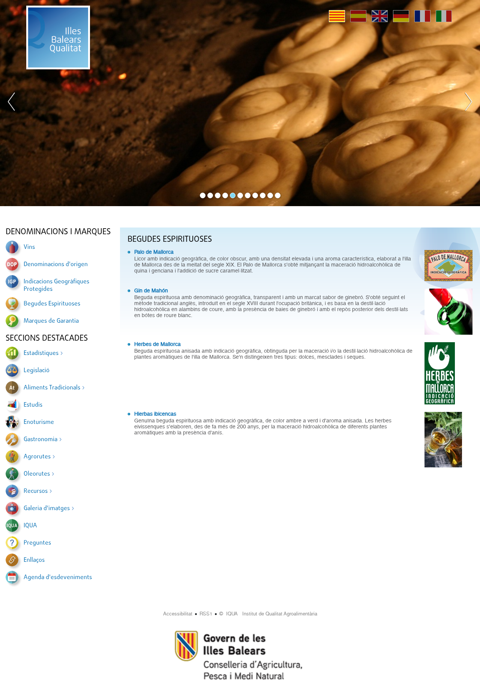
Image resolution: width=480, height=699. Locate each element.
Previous (12, 103)
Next (468, 103)
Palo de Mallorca (154, 252)
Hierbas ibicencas (155, 414)
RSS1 (206, 614)
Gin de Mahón (151, 290)
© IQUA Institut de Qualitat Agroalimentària (268, 614)
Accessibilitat (177, 614)
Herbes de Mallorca (157, 344)
